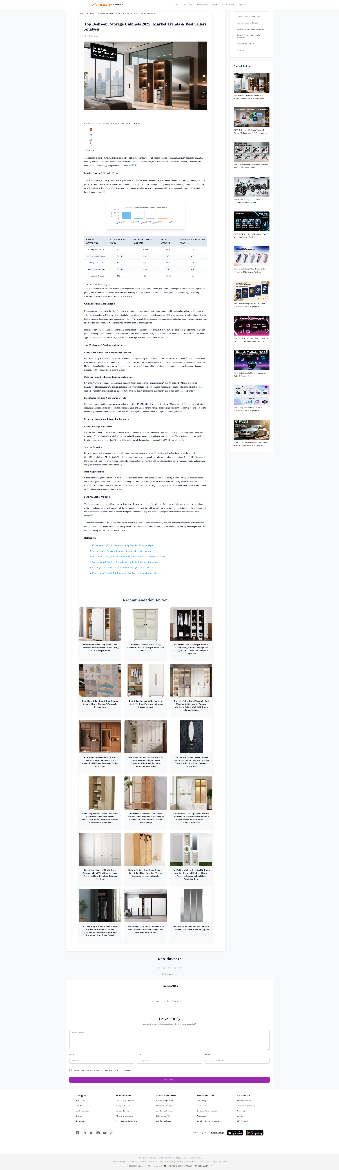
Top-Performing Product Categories (250, 29)
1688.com (152, 1158)
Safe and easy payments (125, 1101)
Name (72, 1054)
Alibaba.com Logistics (164, 1111)
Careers (240, 1116)
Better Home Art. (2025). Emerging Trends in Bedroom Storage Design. (127, 573)
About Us (242, 5)
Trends (214, 5)
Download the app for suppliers (208, 1121)
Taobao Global (195, 1158)
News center (241, 1111)
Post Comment (169, 1080)
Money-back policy (123, 1106)
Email (140, 1054)
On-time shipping (122, 1111)
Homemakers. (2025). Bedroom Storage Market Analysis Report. (123, 545)
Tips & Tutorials (228, 5)
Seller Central (202, 1106)
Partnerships (201, 1116)
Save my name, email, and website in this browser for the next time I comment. (103, 1070)
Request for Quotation (164, 1101)
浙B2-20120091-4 (205, 1166)
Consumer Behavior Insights (247, 23)
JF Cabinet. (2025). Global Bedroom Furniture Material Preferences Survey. (128, 556)
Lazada (185, 1158)
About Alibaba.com (244, 1101)
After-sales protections (124, 1116)
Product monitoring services (126, 1121)
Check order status (82, 1111)
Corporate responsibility (246, 1106)
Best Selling (187, 5)
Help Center (79, 1101)
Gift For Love (242, 1121)
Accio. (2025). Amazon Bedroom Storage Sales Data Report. (121, 551)
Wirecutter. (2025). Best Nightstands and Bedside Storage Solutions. (125, 562)
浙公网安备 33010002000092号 (180, 1166)
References (241, 50)
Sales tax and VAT (163, 1116)
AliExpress (143, 1158)
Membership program (164, 1106)
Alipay (178, 1158)
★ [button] (158, 968)
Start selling (201, 1101)
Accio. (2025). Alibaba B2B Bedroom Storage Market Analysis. (123, 567)
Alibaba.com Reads (163, 1121)
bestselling (91, 13)
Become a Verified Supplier (207, 1111)
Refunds (78, 1116)
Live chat (78, 1106)
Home (176, 5)
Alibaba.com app (217, 1133)
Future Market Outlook (245, 44)
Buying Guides (202, 5)
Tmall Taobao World (166, 1158)
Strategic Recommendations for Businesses (248, 36)
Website (207, 1054)
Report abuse (80, 1121)
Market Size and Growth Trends (249, 17)
